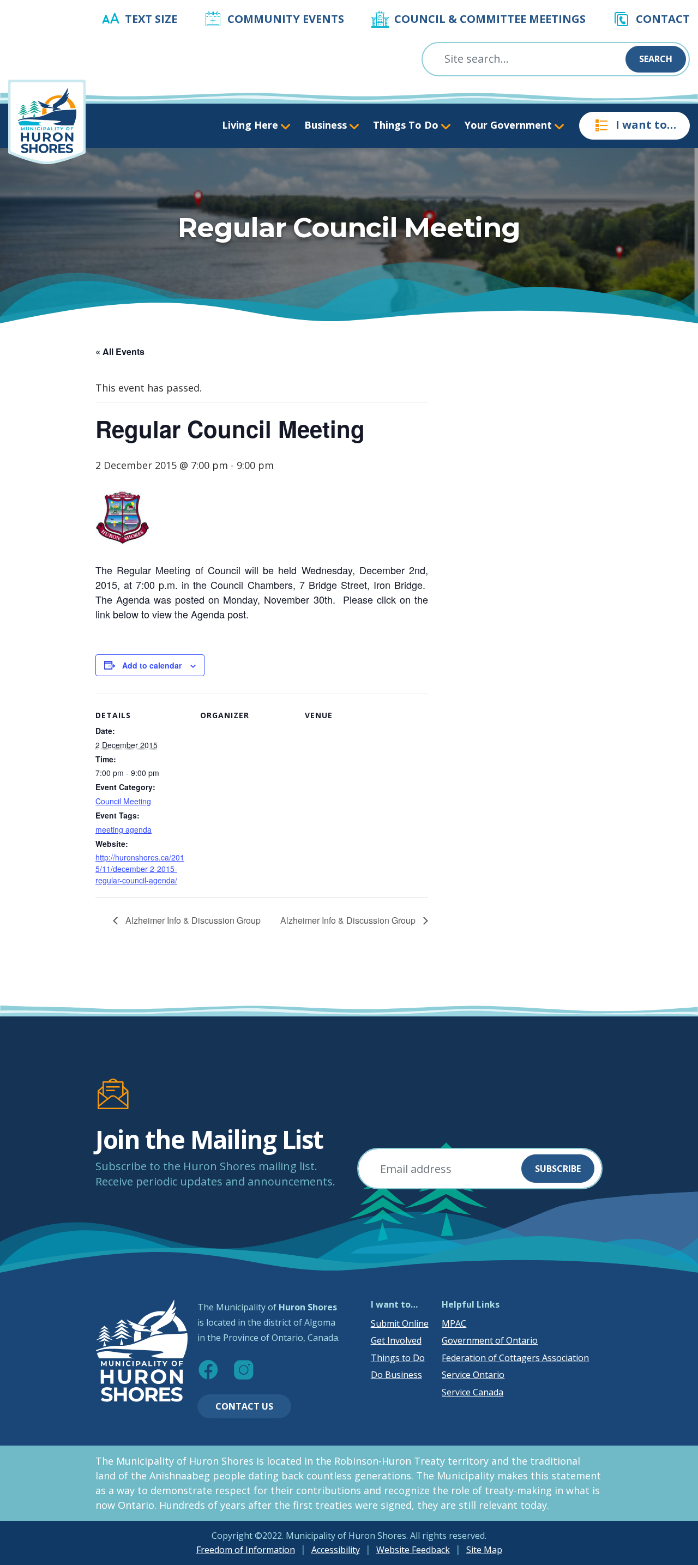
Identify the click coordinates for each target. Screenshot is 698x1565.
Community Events (285, 18)
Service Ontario (473, 1375)
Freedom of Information (245, 1550)
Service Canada (472, 1392)
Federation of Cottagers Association (515, 1358)
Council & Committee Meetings (490, 18)
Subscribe (558, 1169)
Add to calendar (152, 665)
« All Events (120, 351)
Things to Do (398, 1358)
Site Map (484, 1550)
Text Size (151, 18)
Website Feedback (413, 1550)
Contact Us (244, 1406)
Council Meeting (123, 801)
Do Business (396, 1375)
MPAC (454, 1323)
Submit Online (400, 1323)
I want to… (646, 124)
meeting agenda (123, 829)
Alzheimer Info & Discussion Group (192, 920)
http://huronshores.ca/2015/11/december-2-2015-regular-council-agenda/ (139, 869)
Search (655, 59)
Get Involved (396, 1340)
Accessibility (335, 1550)
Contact (663, 18)
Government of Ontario (490, 1340)
